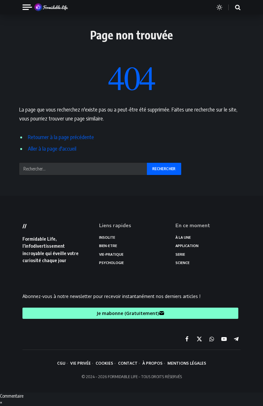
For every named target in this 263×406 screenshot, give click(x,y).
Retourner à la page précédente (61, 137)
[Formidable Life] (58, 7)
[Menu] (29, 7)
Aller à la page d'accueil (52, 148)
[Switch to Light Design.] (219, 7)
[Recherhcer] (234, 7)
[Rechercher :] (83, 169)
